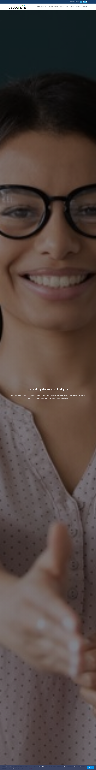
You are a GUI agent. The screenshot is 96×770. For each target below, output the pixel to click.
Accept (90, 767)
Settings (30, 768)
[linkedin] (81, 2)
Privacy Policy (26, 768)
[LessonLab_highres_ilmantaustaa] (17, 5)
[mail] (86, 2)
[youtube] (84, 2)
